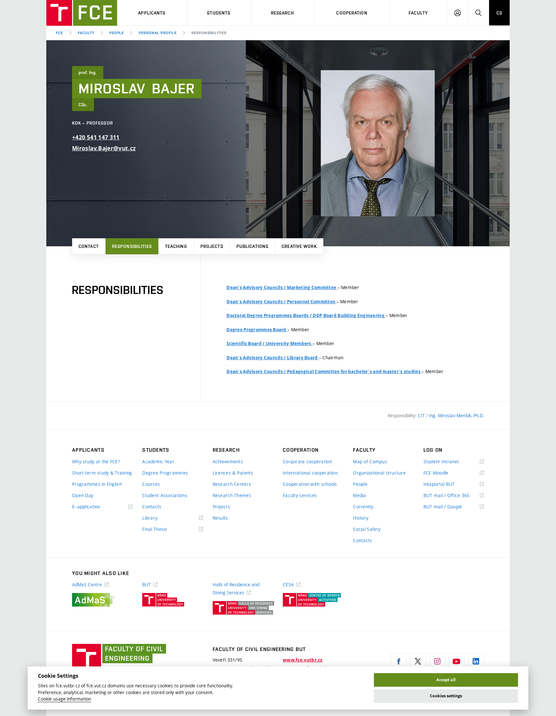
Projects (211, 246)
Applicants (151, 12)
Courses (151, 484)
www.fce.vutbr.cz (302, 660)
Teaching (176, 246)
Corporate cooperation (307, 461)
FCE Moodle (445, 473)
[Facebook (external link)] (399, 661)
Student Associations (164, 495)
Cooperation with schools (310, 484)
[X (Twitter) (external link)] (418, 661)
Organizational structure (379, 473)
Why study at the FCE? (96, 461)
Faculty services (300, 495)
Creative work (299, 246)
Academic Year (158, 461)
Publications (252, 246)
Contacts (151, 507)
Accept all (446, 680)
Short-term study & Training (102, 473)
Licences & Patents (233, 473)
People (116, 33)
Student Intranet (450, 462)
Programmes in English (97, 484)
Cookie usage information (64, 699)
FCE (59, 33)
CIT (422, 415)
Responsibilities (132, 246)
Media (359, 495)
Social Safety (367, 529)
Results (220, 518)
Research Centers (232, 484)
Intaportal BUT (448, 484)
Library (159, 518)
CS (499, 12)
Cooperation (351, 12)
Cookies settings (446, 696)
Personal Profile (157, 33)
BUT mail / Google (452, 507)
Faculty (418, 12)
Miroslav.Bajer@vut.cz (104, 148)
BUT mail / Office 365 (453, 495)
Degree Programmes (165, 473)
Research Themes (232, 495)
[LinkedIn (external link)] (476, 661)
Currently (363, 507)
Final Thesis (164, 529)
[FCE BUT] (81, 13)
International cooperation (310, 473)
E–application (95, 507)
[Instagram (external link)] (437, 661)
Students (218, 12)
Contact (89, 246)
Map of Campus (370, 461)
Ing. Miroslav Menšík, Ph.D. (456, 415)
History (360, 518)
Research (282, 12)
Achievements (228, 461)
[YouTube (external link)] (457, 661)
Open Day (82, 495)
